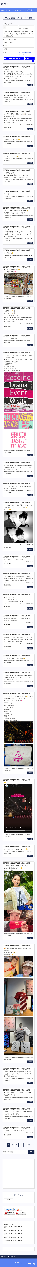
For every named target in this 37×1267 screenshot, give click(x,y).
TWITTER (22, 52)
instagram (28, 52)
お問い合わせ (6, 10)
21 (29, 1145)
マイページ (17, 10)
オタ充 (5, 3)
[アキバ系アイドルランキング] (9, 1214)
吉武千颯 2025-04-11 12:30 (13, 1227)
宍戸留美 (29, 85)
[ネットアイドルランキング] (21, 1214)
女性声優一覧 (28, 10)
